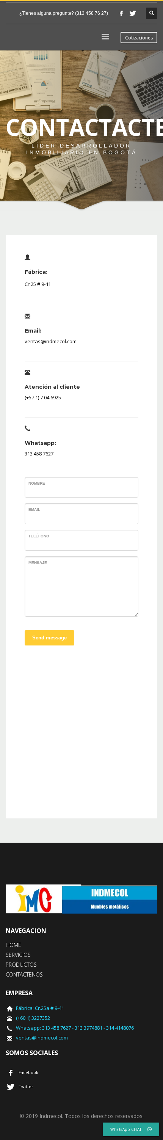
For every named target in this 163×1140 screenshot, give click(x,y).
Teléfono (38, 536)
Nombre (36, 483)
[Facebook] (121, 13)
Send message (49, 638)
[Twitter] (132, 13)
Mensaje (37, 563)
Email (34, 509)
